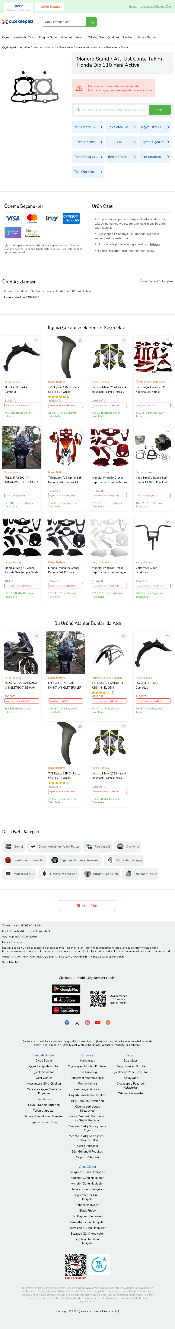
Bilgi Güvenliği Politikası (87, 1152)
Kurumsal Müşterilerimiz (87, 1078)
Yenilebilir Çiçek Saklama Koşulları (44, 1091)
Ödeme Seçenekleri (131, 1093)
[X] (77, 1022)
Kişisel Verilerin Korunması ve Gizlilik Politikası (87, 1118)
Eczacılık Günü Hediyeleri (88, 1234)
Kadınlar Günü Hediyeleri (87, 1178)
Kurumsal (87, 1055)
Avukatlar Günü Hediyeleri (87, 1222)
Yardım (133, 6)
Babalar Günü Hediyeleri (87, 1189)
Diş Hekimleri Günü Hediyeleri (88, 1241)
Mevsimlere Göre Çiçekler (44, 1084)
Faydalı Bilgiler (44, 1055)
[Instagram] (87, 1022)
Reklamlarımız (87, 1084)
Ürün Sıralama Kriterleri (44, 1105)
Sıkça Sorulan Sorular (131, 1066)
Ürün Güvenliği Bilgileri (156, 281)
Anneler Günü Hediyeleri (87, 1184)
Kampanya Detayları (87, 1089)
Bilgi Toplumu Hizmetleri (87, 1101)
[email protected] (39, 931)
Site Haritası (44, 1099)
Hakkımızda (87, 1061)
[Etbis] (75, 1266)
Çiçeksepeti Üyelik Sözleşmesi (87, 1109)
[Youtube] (98, 1022)
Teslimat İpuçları (44, 1111)
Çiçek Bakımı (44, 1061)
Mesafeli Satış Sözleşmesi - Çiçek (87, 1128)
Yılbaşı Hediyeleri (87, 1205)
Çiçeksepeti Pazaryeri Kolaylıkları (131, 1086)
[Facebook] (67, 1022)
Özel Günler (44, 1078)
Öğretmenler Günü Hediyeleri (87, 1197)
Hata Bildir (89, 905)
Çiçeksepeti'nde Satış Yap (155, 6)
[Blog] (108, 1022)
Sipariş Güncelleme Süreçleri (44, 1116)
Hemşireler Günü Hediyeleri (87, 1228)
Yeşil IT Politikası (87, 1157)
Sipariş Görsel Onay (44, 1122)
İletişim (131, 1055)
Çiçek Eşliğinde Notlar (44, 1066)
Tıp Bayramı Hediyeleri (87, 1216)
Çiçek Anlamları (44, 1072)
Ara (91, 22)
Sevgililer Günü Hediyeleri (87, 1172)
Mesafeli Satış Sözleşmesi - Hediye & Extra (87, 1138)
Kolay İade (131, 1078)
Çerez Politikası (87, 1146)
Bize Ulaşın (131, 1061)
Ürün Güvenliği (87, 1072)
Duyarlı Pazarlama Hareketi (87, 1095)
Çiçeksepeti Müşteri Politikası (87, 1066)
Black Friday (87, 1211)
